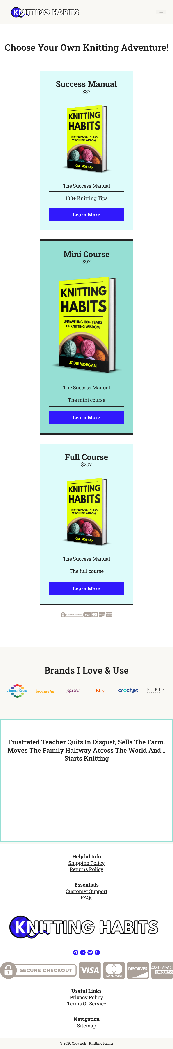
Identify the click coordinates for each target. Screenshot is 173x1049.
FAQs (87, 897)
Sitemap (86, 1025)
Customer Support (86, 891)
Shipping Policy (86, 863)
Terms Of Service (86, 1003)
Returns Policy (86, 869)
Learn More (86, 214)
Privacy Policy (86, 997)
